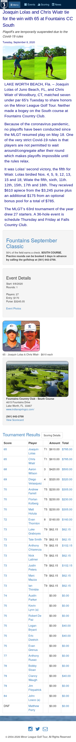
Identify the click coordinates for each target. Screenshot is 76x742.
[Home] (4, 4)
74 (5, 595)
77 (5, 656)
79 (5, 676)
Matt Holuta (32, 511)
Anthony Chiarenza (35, 547)
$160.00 (67, 519)
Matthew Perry (33, 708)
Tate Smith (35, 539)
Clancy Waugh (32, 678)
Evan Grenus (33, 648)
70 (5, 489)
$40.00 (66, 625)
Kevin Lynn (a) (33, 607)
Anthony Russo (33, 658)
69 (5, 479)
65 (5, 449)
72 (5, 519)
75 (5, 605)
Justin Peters (32, 567)
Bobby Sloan (32, 668)
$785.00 (67, 449)
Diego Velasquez (35, 481)
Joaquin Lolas (33, 451)
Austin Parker (32, 597)
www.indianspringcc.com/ (20, 409)
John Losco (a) (34, 698)
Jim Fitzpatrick (34, 688)
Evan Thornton (34, 521)
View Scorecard (15, 420)
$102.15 (67, 545)
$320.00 (67, 479)
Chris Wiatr (31, 461)
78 (5, 666)
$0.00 (65, 595)
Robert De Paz (34, 618)
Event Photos (13, 308)
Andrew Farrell (33, 491)
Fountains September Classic (31, 243)
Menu (16, 4)
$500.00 (67, 469)
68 (5, 469)
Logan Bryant (32, 627)
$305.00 (67, 489)
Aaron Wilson (32, 471)
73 (5, 529)
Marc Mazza (32, 577)
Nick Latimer (33, 557)
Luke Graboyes (34, 531)
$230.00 (67, 499)
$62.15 (66, 529)
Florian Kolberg (33, 501)
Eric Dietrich (33, 638)
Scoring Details (52, 435)
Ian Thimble (33, 587)
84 (5, 696)
